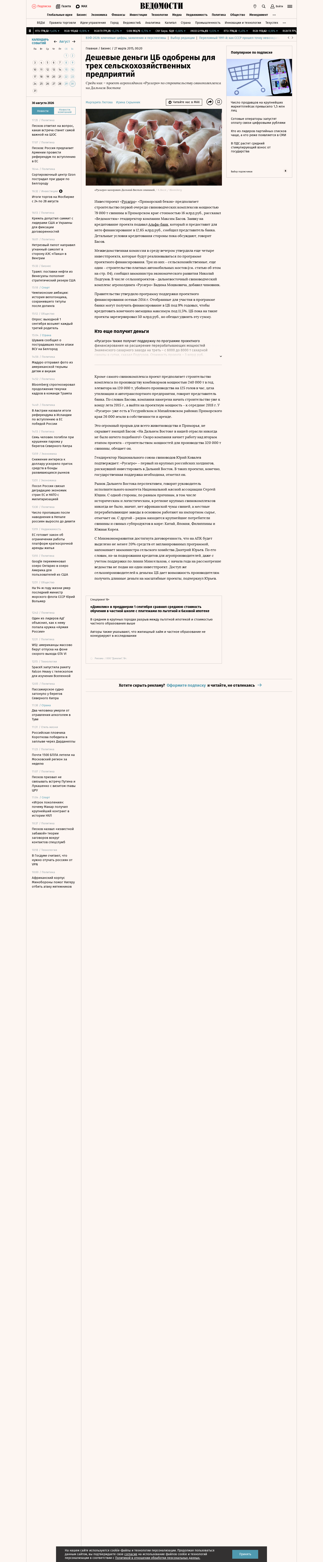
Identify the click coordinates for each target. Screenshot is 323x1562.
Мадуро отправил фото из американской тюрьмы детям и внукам (52, 366)
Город (114, 23)
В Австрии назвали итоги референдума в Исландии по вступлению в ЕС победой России (52, 417)
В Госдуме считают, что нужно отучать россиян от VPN (52, 860)
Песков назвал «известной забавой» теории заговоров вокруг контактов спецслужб (53, 835)
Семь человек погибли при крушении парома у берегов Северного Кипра (53, 441)
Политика (219, 15)
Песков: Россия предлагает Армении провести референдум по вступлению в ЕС (54, 154)
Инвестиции (138, 15)
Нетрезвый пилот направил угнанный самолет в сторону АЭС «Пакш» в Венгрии (53, 251)
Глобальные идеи (59, 15)
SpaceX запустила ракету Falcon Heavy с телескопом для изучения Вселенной (52, 671)
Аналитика (152, 23)
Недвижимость (196, 15)
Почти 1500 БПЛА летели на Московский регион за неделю (53, 759)
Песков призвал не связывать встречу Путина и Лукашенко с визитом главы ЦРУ (54, 783)
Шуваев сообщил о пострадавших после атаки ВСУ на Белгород (53, 344)
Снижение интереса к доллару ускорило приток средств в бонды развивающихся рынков (52, 465)
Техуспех (271, 23)
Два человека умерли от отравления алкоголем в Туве (51, 714)
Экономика (99, 15)
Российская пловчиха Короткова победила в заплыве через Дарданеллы (53, 737)
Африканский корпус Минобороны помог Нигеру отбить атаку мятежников (53, 882)
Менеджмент (258, 15)
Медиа (177, 15)
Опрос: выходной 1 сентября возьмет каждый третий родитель (52, 323)
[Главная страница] (161, 6)
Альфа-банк (158, 224)
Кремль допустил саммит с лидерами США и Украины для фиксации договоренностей (52, 225)
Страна (186, 23)
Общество (237, 15)
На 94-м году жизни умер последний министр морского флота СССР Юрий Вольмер (53, 594)
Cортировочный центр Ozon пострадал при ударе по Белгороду (54, 179)
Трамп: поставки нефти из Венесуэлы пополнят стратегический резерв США (54, 276)
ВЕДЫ (41, 23)
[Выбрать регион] (255, 6)
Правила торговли (62, 23)
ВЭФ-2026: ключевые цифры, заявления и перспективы (126, 38)
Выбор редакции (183, 38)
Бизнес (82, 15)
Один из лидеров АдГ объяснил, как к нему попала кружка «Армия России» (50, 624)
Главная (92, 48)
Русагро (128, 201)
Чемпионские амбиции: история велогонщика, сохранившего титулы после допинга (50, 299)
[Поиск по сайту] (263, 6)
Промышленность (207, 23)
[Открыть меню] (289, 6)
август (64, 41)
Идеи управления (93, 23)
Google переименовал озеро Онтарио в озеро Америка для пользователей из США (50, 568)
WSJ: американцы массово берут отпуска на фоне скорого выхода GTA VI (52, 649)
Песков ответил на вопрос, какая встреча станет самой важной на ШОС (53, 130)
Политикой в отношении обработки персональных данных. (157, 1558)
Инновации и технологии (243, 23)
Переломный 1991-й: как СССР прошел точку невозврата (239, 38)
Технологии (159, 15)
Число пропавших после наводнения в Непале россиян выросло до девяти (53, 517)
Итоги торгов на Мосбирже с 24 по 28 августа (53, 199)
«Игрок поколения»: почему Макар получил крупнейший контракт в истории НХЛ (50, 808)
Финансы (118, 15)
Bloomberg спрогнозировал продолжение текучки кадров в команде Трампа (53, 389)
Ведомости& (132, 23)
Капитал (170, 23)
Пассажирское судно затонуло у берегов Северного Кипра (48, 693)
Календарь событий (40, 41)
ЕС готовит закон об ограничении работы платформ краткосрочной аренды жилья (52, 541)
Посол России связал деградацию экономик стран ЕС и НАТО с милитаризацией (49, 492)
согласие (130, 1554)
